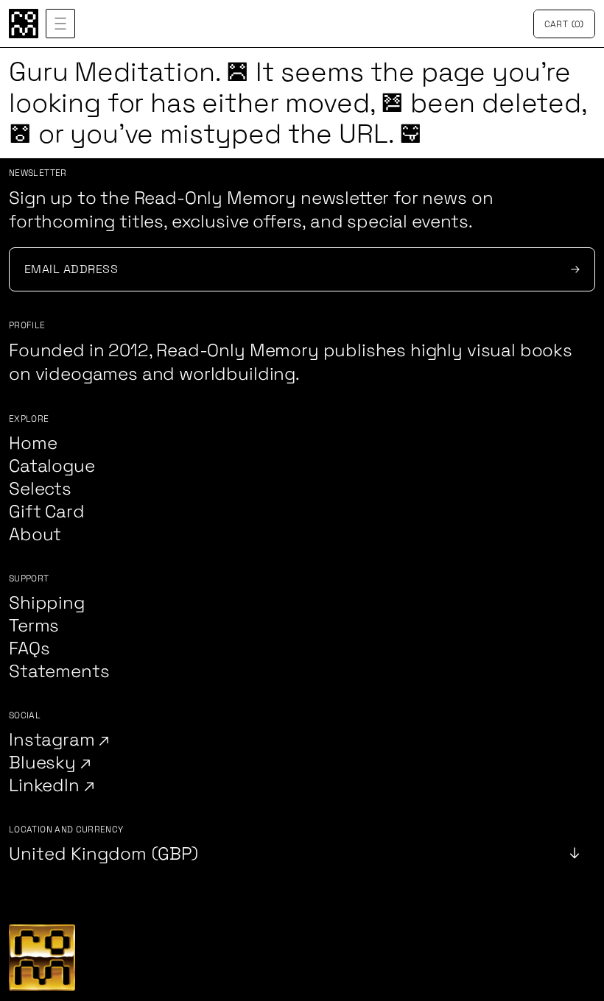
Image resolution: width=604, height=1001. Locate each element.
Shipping (47, 603)
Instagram (54, 740)
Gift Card (47, 512)
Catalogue (52, 466)
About (35, 534)
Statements (59, 671)
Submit (573, 269)
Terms (34, 626)
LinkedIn (46, 785)
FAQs (29, 649)
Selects (40, 489)
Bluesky (44, 763)
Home (33, 443)
